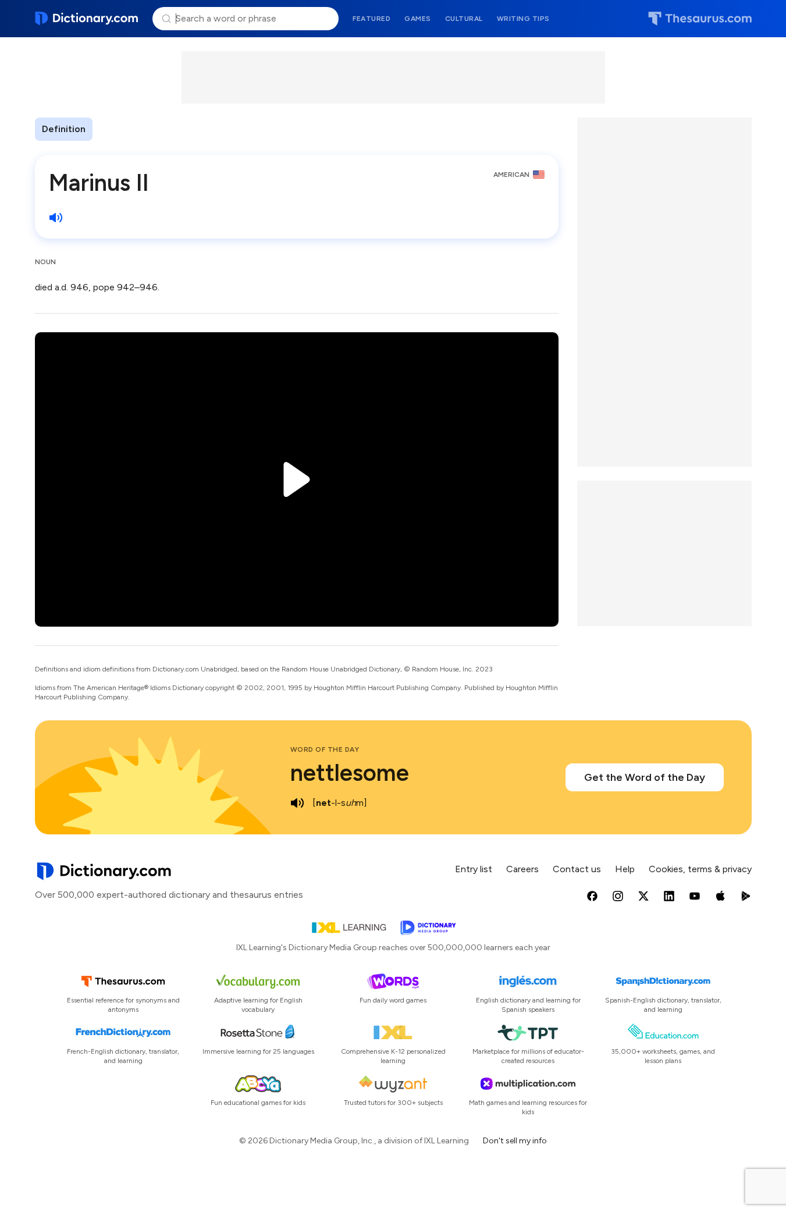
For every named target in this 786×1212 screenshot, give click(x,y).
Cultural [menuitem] (464, 19)
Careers (522, 869)
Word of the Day (325, 749)
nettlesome (349, 773)
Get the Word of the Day (644, 777)
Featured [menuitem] (371, 19)
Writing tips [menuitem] (523, 19)
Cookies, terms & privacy (700, 869)
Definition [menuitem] (64, 128)
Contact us (577, 869)
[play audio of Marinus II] (56, 218)
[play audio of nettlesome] (297, 803)
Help (625, 869)
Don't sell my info (515, 1141)
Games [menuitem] (417, 19)
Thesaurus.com (700, 19)
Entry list (473, 869)
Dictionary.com (87, 18)
